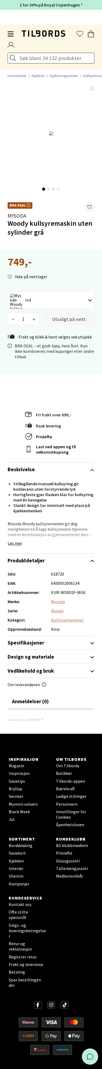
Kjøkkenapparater (64, 75)
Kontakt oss (20, 904)
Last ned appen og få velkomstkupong (56, 449)
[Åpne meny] (11, 34)
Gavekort (17, 853)
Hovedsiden (17, 75)
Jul (11, 819)
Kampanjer (19, 884)
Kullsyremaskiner (67, 620)
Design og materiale (31, 656)
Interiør (16, 868)
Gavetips (17, 781)
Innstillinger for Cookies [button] (71, 814)
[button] (89, 207)
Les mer (15, 543)
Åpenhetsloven (70, 824)
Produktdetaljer (26, 560)
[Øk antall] (34, 319)
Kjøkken (38, 75)
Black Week (19, 811)
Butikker (64, 773)
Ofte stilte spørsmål (18, 914)
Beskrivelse (21, 469)
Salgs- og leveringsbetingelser (27, 930)
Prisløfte (44, 436)
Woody (57, 610)
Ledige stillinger (71, 796)
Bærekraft (65, 788)
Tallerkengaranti (72, 868)
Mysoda (17, 216)
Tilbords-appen (70, 781)
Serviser (16, 796)
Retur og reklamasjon (20, 946)
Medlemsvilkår (69, 876)
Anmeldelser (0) (30, 701)
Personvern (67, 804)
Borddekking (20, 845)
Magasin (16, 765)
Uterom (16, 876)
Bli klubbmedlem (72, 845)
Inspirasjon (19, 773)
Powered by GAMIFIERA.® (25, 720)
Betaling (17, 972)
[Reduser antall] (13, 319)
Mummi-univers (23, 804)
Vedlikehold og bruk (31, 671)
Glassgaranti (68, 861)
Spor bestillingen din (25, 982)
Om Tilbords (67, 765)
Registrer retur (23, 957)
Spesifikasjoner (26, 642)
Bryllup (15, 788)
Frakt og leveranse (26, 964)
